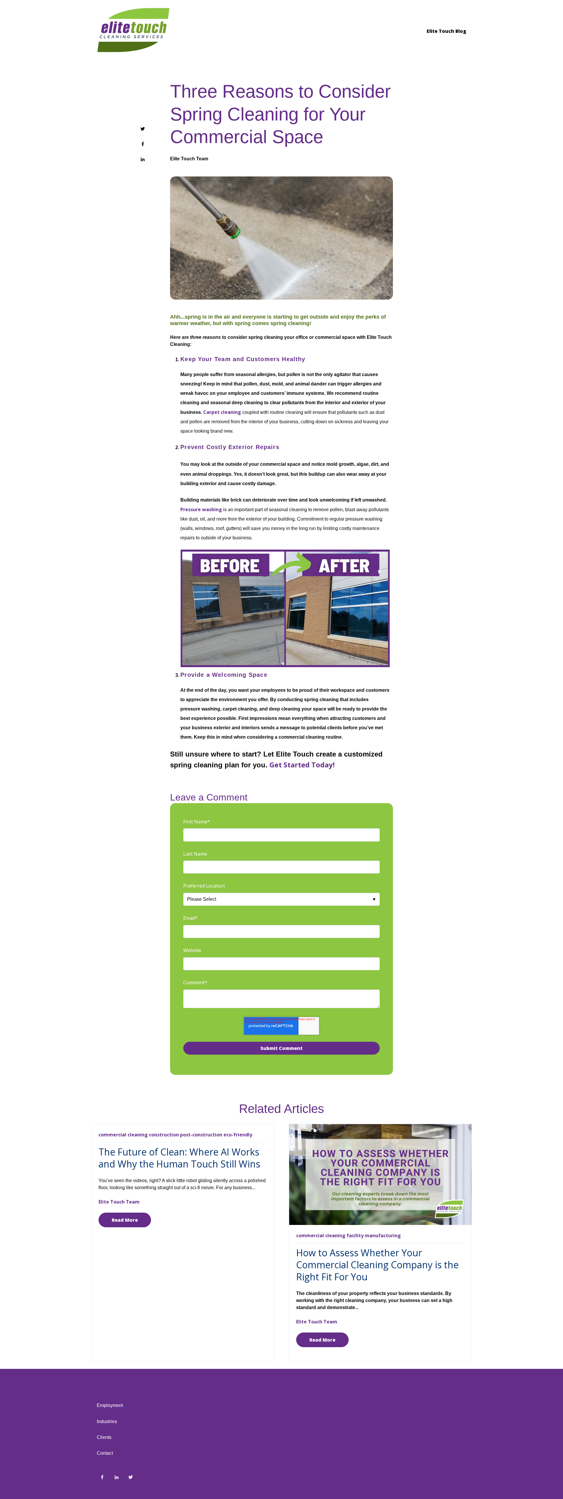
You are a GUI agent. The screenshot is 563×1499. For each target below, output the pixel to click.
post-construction (201, 1134)
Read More (125, 1220)
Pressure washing (201, 509)
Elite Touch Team (189, 158)
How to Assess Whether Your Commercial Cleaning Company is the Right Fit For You (377, 1264)
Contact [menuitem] (105, 1453)
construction (164, 1134)
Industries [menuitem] (107, 1421)
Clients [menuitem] (104, 1437)
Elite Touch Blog (446, 31)
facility (355, 1235)
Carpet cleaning (222, 412)
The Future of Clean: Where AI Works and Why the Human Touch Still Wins (179, 1158)
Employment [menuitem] (110, 1405)
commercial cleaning (123, 1134)
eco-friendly (237, 1134)
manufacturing (383, 1235)
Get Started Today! (302, 764)
